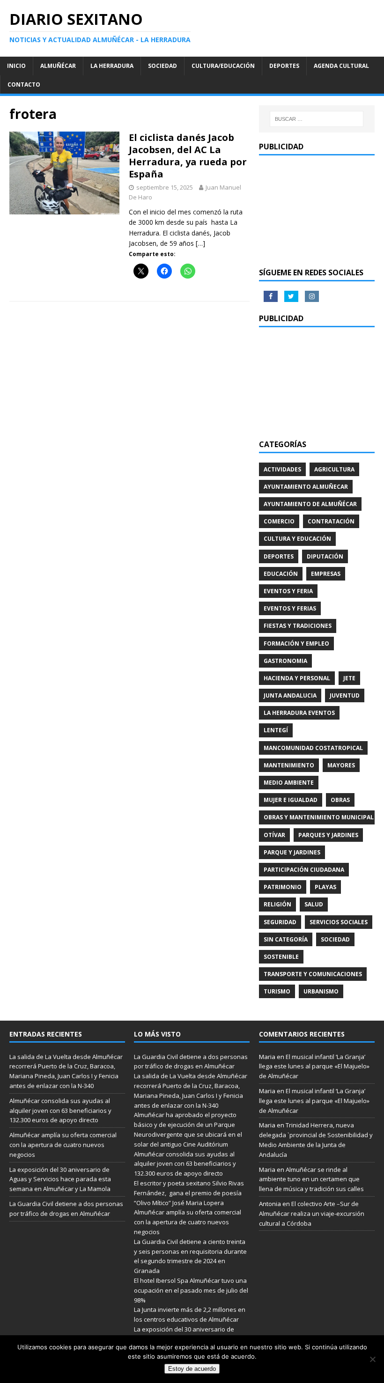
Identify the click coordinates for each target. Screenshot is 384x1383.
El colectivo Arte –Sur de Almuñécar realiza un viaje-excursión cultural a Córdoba (311, 1213)
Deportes (284, 66)
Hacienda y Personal (297, 678)
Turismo (277, 991)
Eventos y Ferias (290, 608)
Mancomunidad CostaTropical (313, 748)
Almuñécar (58, 66)
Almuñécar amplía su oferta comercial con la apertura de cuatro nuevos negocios (63, 1145)
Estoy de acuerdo (192, 1368)
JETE (349, 678)
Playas (325, 887)
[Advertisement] (317, 211)
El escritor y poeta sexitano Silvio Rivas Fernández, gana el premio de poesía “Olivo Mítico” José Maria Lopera (189, 1193)
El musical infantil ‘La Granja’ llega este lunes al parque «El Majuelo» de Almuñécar (314, 1066)
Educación (281, 574)
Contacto (23, 84)
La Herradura (111, 66)
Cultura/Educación (223, 66)
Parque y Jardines (292, 852)
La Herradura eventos (299, 713)
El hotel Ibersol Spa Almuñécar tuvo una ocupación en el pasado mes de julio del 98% (191, 1290)
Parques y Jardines (328, 835)
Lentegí (276, 730)
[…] (200, 243)
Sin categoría (286, 939)
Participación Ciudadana (304, 870)
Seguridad (280, 922)
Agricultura (334, 469)
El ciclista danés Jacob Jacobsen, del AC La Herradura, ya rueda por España (188, 155)
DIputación (325, 556)
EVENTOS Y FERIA (288, 591)
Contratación (331, 521)
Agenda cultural (341, 66)
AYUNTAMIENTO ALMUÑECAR (306, 487)
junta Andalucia (290, 695)
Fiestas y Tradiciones (298, 626)
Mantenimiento (289, 765)
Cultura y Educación (297, 539)
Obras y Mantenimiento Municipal (319, 817)
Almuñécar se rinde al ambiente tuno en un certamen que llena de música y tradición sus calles (311, 1179)
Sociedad (162, 66)
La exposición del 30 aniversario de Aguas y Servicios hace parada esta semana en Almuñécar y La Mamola (60, 1179)
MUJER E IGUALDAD (291, 800)
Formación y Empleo (296, 643)
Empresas (325, 574)
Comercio (279, 521)
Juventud (345, 695)
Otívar (274, 835)
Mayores (341, 765)
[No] (372, 1359)
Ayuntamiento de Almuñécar (310, 504)
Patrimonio (283, 887)
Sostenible (281, 957)
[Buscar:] (317, 119)
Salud (313, 904)
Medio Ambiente (289, 783)
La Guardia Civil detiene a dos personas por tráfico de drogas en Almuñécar (191, 1061)
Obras (340, 800)
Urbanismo (321, 991)
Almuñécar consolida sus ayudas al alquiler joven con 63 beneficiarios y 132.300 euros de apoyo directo (60, 1110)
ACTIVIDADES (282, 469)
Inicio (16, 66)
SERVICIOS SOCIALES (339, 922)
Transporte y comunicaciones (313, 974)
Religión (277, 904)
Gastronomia (285, 661)
